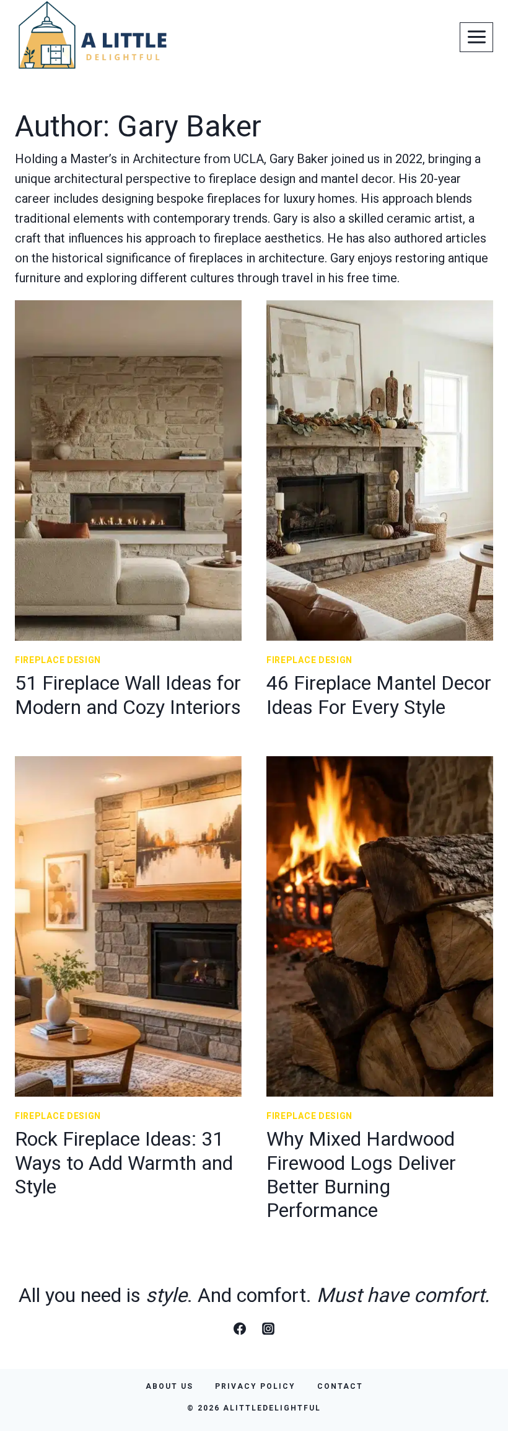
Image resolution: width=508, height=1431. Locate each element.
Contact (340, 1386)
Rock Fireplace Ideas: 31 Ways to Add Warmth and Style (124, 1162)
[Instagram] (268, 1328)
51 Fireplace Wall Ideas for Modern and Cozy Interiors (128, 694)
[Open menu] (476, 37)
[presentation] (128, 470)
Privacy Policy (255, 1386)
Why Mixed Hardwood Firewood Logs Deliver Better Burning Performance (361, 1174)
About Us (169, 1386)
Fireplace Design (58, 660)
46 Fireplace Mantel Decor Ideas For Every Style (378, 694)
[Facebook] (239, 1328)
